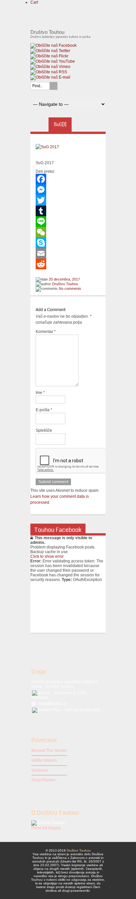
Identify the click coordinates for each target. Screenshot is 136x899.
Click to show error (47, 556)
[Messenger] (68, 189)
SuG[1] (60, 124)
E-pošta (44, 410)
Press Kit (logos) (46, 828)
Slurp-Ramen (43, 780)
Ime (40, 392)
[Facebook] (68, 179)
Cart (34, 2)
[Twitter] (68, 200)
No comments (70, 288)
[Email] (68, 253)
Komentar (46, 331)
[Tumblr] (68, 211)
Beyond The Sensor (49, 750)
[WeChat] (68, 232)
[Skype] (68, 242)
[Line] (68, 221)
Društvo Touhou (65, 284)
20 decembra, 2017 (64, 279)
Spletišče (44, 430)
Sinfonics (39, 770)
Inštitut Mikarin (44, 760)
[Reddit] (68, 264)
